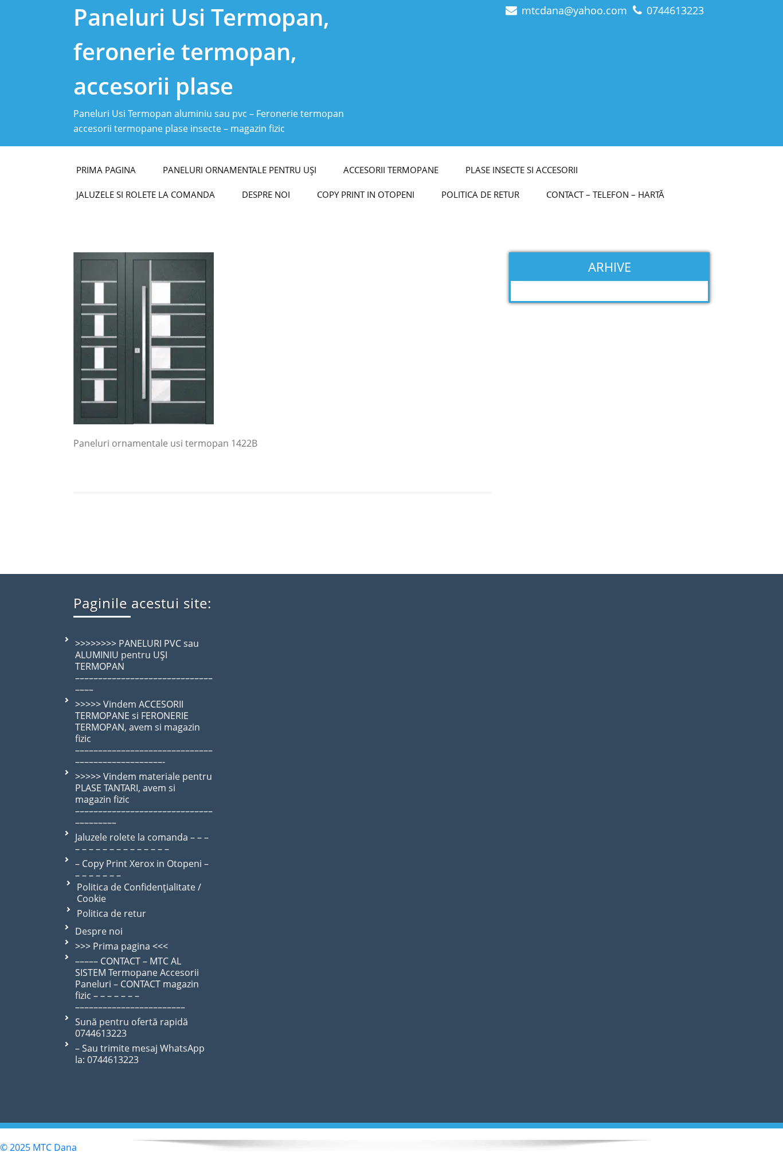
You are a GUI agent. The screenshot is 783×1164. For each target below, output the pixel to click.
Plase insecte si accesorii (521, 169)
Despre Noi (266, 194)
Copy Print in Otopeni (365, 194)
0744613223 (675, 10)
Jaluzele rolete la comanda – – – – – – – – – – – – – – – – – (142, 843)
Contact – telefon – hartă (605, 194)
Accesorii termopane (391, 169)
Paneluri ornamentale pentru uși (239, 169)
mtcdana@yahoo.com (574, 10)
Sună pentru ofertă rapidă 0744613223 (131, 1027)
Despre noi (99, 931)
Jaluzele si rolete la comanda (145, 194)
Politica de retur (480, 194)
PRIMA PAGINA (106, 169)
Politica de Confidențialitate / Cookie (139, 893)
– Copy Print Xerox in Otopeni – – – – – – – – (142, 869)
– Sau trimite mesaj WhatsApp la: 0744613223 (140, 1054)
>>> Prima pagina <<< (121, 946)
